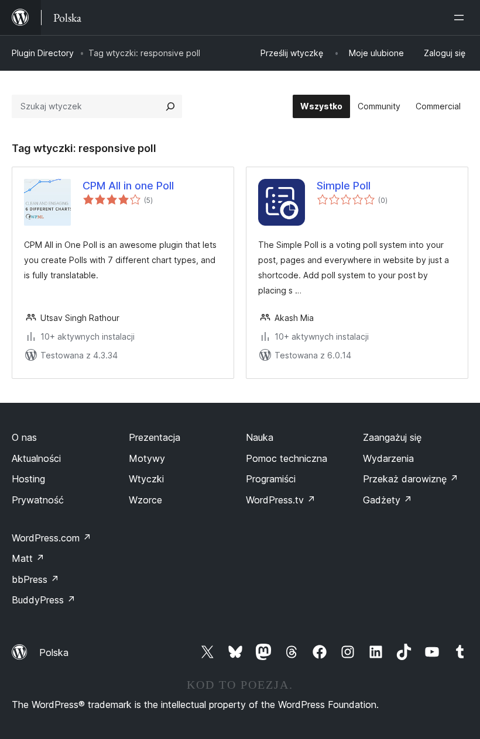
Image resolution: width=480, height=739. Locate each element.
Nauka (259, 437)
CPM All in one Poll (128, 185)
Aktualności (36, 458)
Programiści (271, 479)
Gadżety (387, 500)
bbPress (35, 579)
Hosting (28, 479)
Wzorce (145, 500)
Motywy (147, 458)
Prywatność (38, 500)
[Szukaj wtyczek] (170, 106)
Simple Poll (344, 185)
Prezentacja (154, 437)
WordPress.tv (281, 500)
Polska (53, 652)
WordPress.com (51, 538)
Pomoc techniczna (286, 458)
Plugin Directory (43, 53)
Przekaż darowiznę (410, 479)
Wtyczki (146, 479)
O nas (24, 437)
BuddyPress (44, 600)
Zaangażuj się (392, 437)
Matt (28, 558)
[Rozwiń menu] (461, 17)
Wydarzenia (388, 458)
